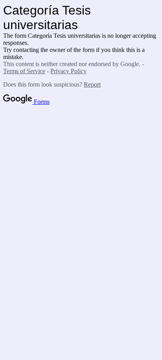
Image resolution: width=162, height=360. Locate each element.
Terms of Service (24, 71)
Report (92, 84)
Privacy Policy (68, 71)
